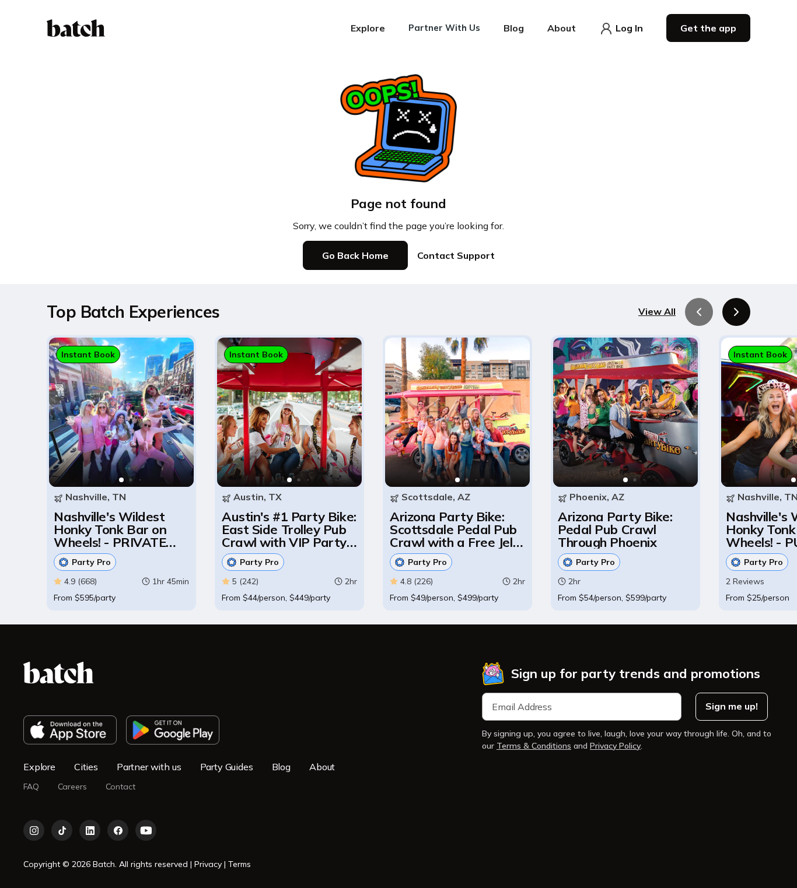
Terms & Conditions (534, 745)
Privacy (209, 864)
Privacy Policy (615, 745)
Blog (281, 767)
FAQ (31, 787)
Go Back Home (355, 255)
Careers (72, 787)
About (322, 767)
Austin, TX (257, 497)
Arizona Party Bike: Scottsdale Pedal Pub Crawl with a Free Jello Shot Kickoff (456, 529)
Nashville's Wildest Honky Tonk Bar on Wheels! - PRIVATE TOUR (110, 529)
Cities (86, 767)
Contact (120, 787)
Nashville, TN (95, 497)
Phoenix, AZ (596, 497)
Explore (39, 767)
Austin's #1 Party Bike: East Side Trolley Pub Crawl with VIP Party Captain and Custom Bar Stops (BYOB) (289, 529)
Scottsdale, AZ (435, 497)
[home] (76, 28)
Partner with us (149, 767)
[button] (368, 28)
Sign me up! (731, 706)
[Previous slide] (699, 312)
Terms (239, 864)
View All (657, 311)
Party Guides (226, 767)
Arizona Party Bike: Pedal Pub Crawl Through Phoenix (615, 529)
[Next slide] (736, 312)
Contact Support (456, 255)
